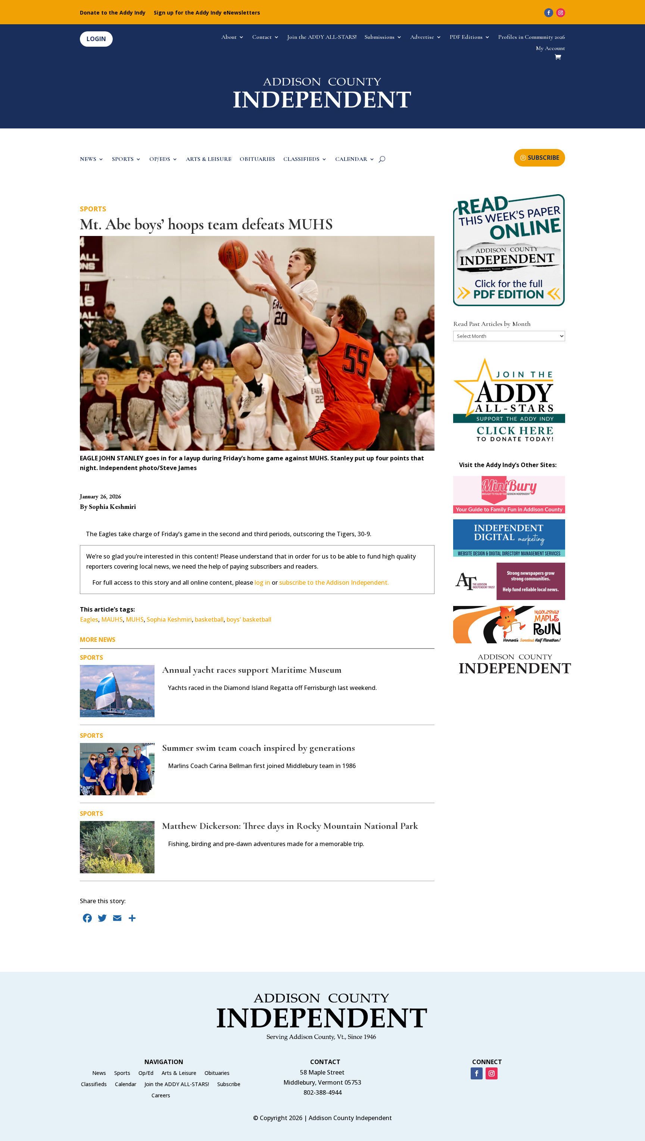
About (229, 37)
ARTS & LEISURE (208, 159)
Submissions (380, 37)
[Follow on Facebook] (548, 12)
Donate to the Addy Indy (113, 13)
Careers (161, 1096)
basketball (209, 619)
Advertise (422, 37)
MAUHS (112, 619)
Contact (262, 37)
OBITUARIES (257, 159)
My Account (550, 49)
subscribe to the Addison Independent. (334, 582)
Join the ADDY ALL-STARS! (321, 37)
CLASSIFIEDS (301, 159)
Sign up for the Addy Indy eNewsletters (207, 13)
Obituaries (217, 1073)
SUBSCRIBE (543, 157)
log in (262, 582)
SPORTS (123, 159)
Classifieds (94, 1085)
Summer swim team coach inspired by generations (258, 747)
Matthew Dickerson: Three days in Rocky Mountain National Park (290, 825)
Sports (93, 208)
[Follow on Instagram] (560, 12)
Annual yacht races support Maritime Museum (252, 669)
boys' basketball (249, 619)
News (99, 1073)
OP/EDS (159, 159)
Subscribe (228, 1085)
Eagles (89, 619)
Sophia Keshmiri (169, 619)
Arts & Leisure (179, 1073)
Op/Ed (145, 1073)
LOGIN (96, 39)
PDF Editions (466, 37)
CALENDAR (351, 159)
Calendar (125, 1085)
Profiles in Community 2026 (531, 37)
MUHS (135, 619)
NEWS (88, 159)
